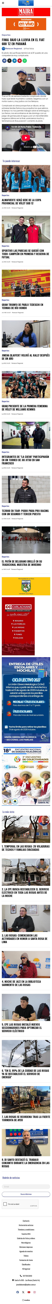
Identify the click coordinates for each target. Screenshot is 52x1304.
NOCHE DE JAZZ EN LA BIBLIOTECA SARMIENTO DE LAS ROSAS (21, 983)
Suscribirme (26, 1194)
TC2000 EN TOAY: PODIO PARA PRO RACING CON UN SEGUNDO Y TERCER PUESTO (25, 512)
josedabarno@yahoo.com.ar (26, 1284)
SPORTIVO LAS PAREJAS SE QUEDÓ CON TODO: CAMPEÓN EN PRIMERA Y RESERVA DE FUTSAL (25, 254)
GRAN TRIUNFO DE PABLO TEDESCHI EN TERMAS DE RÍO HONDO (22, 306)
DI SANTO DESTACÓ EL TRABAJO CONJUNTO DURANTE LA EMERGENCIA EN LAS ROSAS (25, 1163)
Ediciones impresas (26, 1247)
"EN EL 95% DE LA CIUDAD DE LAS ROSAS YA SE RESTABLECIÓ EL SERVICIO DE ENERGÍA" (25, 1074)
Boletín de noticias (11, 1177)
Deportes (6, 35)
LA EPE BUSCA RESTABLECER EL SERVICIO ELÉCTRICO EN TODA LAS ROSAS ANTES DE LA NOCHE (25, 892)
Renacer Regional (14, 48)
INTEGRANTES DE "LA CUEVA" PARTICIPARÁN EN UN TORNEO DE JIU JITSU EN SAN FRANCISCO (25, 460)
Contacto (26, 1220)
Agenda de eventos (26, 1251)
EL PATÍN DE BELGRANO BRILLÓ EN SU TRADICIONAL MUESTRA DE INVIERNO (22, 563)
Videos (26, 1255)
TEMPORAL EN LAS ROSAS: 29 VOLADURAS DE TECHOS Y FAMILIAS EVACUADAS (26, 847)
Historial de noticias (26, 1225)
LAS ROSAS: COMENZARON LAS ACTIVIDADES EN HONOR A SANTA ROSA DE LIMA (24, 938)
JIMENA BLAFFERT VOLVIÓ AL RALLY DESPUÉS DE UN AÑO (26, 356)
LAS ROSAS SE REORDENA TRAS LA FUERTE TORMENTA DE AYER (26, 1118)
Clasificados (26, 1264)
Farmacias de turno (26, 1260)
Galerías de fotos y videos (26, 1238)
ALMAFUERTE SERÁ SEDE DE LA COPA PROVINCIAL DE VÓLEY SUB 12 (21, 201)
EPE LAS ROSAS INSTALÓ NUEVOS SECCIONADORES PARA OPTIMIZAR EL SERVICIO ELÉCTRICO (22, 1027)
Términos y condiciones (26, 1229)
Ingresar (27, 1268)
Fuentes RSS (26, 1234)
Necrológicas (26, 1242)
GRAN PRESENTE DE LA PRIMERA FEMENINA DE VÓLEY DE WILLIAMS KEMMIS (25, 407)
